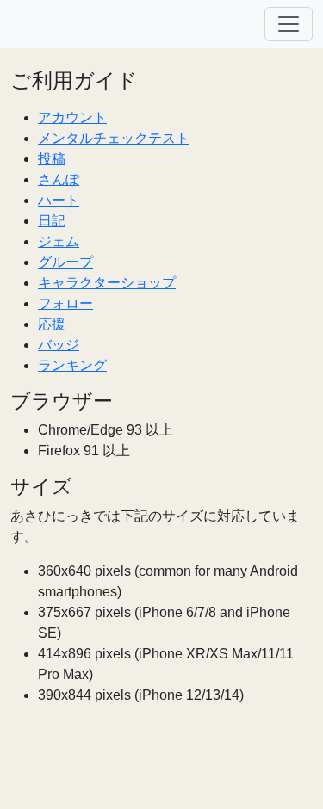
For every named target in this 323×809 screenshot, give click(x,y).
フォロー (65, 303)
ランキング (72, 365)
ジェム (58, 241)
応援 (51, 324)
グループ (65, 262)
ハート (58, 200)
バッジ (58, 344)
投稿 (51, 158)
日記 (51, 220)
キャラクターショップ (107, 282)
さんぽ (58, 179)
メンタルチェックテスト (113, 138)
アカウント (72, 117)
